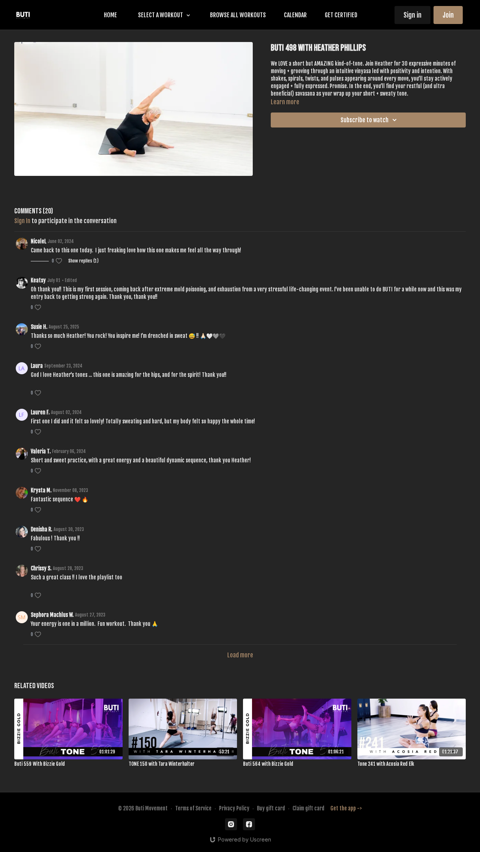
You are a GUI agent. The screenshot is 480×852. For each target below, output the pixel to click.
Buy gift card (271, 808)
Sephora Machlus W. (52, 615)
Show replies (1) (83, 261)
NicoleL (38, 241)
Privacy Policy (234, 808)
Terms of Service (193, 808)
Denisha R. (41, 529)
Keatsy (38, 280)
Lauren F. (40, 412)
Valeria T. (41, 451)
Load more (240, 655)
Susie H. (39, 327)
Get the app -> (346, 808)
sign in (22, 221)
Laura (37, 366)
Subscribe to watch (364, 120)
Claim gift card (308, 808)
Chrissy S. (41, 568)
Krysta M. (41, 490)
